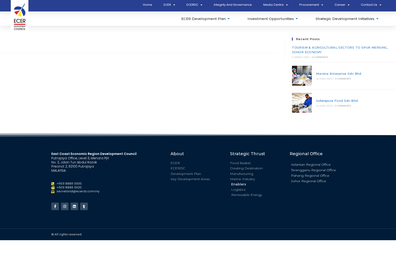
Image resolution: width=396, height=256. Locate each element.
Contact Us (369, 5)
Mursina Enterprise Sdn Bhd (338, 73)
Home (147, 5)
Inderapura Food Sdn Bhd (337, 100)
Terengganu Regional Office (313, 170)
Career (340, 5)
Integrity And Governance (233, 5)
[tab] (206, 18)
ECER (167, 5)
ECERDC (192, 5)
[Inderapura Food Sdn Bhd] (302, 103)
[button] (317, 164)
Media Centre (273, 5)
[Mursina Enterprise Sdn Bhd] (302, 76)
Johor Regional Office (308, 181)
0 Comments (320, 57)
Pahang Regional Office (310, 175)
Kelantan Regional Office (311, 164)
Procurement (309, 5)
